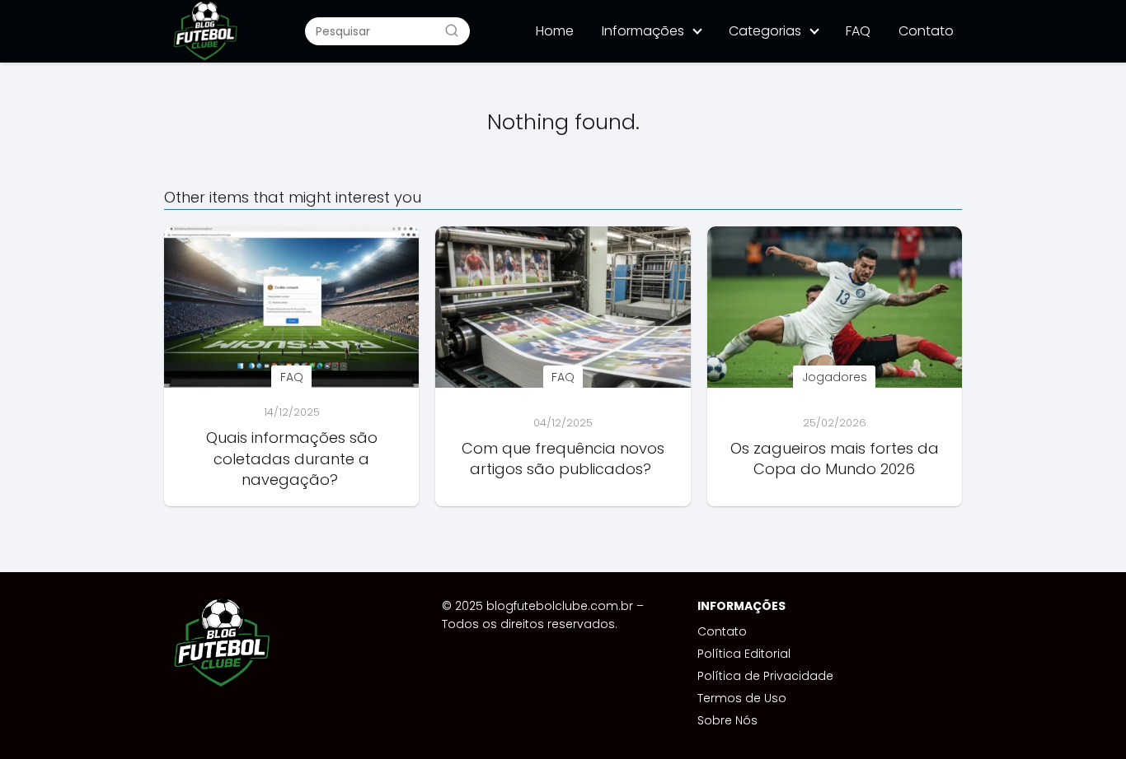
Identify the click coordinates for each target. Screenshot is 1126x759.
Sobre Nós (727, 720)
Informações (643, 30)
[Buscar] (451, 30)
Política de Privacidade (765, 676)
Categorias (765, 30)
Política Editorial (744, 653)
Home (555, 30)
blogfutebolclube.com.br (559, 606)
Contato (926, 30)
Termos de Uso (741, 698)
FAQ (858, 30)
